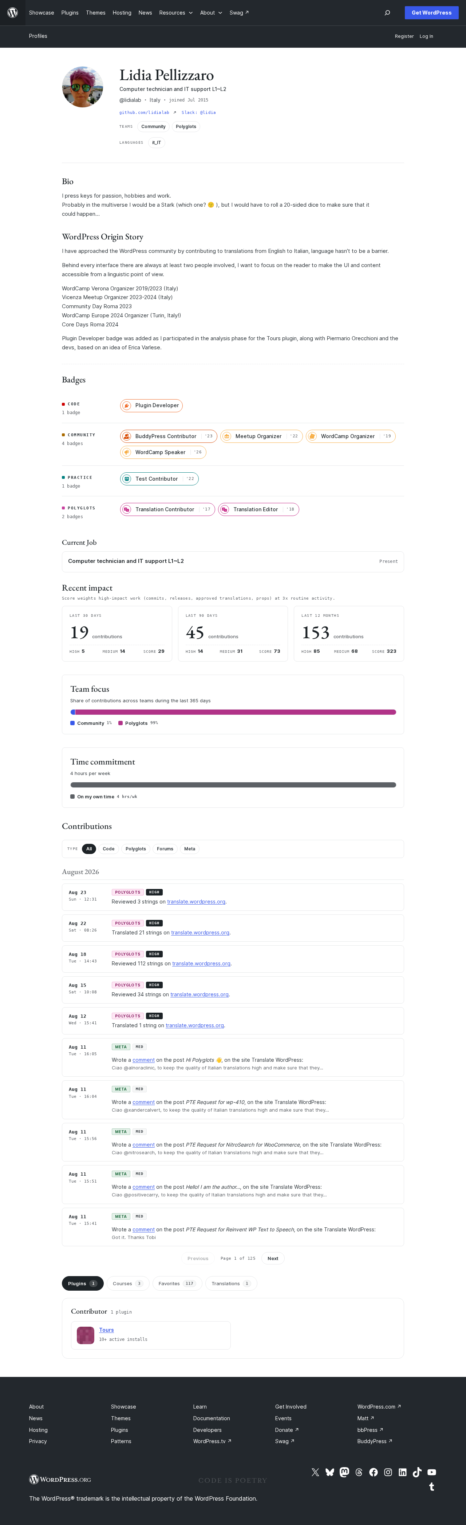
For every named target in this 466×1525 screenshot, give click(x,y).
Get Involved (291, 1406)
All (89, 848)
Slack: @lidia (199, 112)
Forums (165, 848)
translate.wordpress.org (196, 901)
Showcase (123, 1406)
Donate (287, 1430)
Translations (230, 1283)
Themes (121, 1418)
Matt (366, 1418)
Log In (426, 36)
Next (273, 1258)
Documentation (211, 1418)
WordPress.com (380, 1406)
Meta (189, 848)
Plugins (81, 1283)
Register (404, 36)
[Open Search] (387, 12)
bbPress (371, 1430)
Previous (198, 1258)
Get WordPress (432, 12)
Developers (207, 1430)
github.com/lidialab (145, 112)
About (36, 1406)
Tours (106, 1330)
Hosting (38, 1430)
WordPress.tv (212, 1441)
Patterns (121, 1441)
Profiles (38, 36)
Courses (127, 1283)
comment (144, 1060)
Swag (285, 1441)
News (36, 1418)
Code (109, 848)
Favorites (176, 1283)
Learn (200, 1406)
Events (283, 1418)
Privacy (38, 1441)
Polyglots (136, 848)
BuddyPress (375, 1441)
